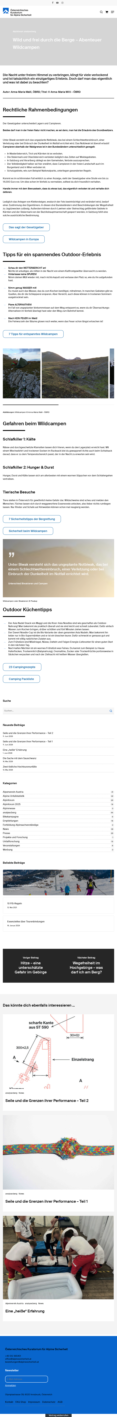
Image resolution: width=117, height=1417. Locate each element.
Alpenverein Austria (13, 792)
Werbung (8, 849)
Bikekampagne (11, 816)
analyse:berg (30, 31)
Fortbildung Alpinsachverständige (20, 825)
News (6, 829)
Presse (6, 833)
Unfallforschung (11, 841)
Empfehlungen (10, 820)
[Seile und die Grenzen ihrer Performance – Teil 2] (58, 1062)
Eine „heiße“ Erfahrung (15, 750)
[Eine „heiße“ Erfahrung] (58, 1268)
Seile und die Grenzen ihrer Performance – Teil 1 (28, 741)
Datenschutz (48, 1402)
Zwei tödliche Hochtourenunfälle (20, 766)
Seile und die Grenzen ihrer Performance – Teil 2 (28, 733)
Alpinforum (18, 31)
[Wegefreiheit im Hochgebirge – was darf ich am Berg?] (86, 966)
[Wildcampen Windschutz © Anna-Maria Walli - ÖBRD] (75, 373)
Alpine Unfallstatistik (13, 796)
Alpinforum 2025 (12, 804)
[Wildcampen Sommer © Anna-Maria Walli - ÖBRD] (21, 373)
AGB (60, 1402)
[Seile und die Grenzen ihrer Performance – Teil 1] (58, 1163)
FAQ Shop (20, 1402)
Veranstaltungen (11, 845)
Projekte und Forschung (15, 837)
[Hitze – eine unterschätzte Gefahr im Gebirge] (30, 966)
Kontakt (9, 1402)
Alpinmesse (9, 808)
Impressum (34, 1402)
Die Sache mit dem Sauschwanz (19, 758)
